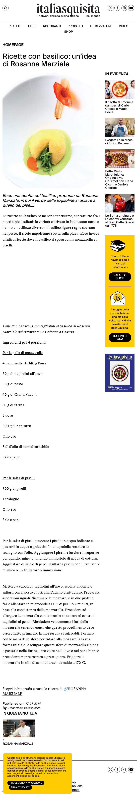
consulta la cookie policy (30, 768)
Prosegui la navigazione (26, 783)
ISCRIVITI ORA (120, 337)
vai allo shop (119, 277)
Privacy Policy (20, 788)
